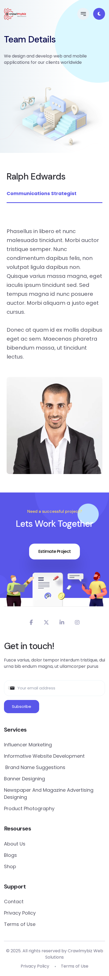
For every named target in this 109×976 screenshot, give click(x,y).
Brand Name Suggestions (34, 767)
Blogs (10, 855)
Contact (14, 901)
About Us (14, 843)
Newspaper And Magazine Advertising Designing (48, 793)
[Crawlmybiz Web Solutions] (15, 14)
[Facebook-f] (31, 622)
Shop (10, 866)
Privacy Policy (20, 913)
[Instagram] (77, 622)
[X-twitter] (46, 622)
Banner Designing (24, 778)
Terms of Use (19, 924)
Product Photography (29, 808)
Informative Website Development (44, 756)
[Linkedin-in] (62, 622)
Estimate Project (54, 551)
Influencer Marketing (28, 744)
